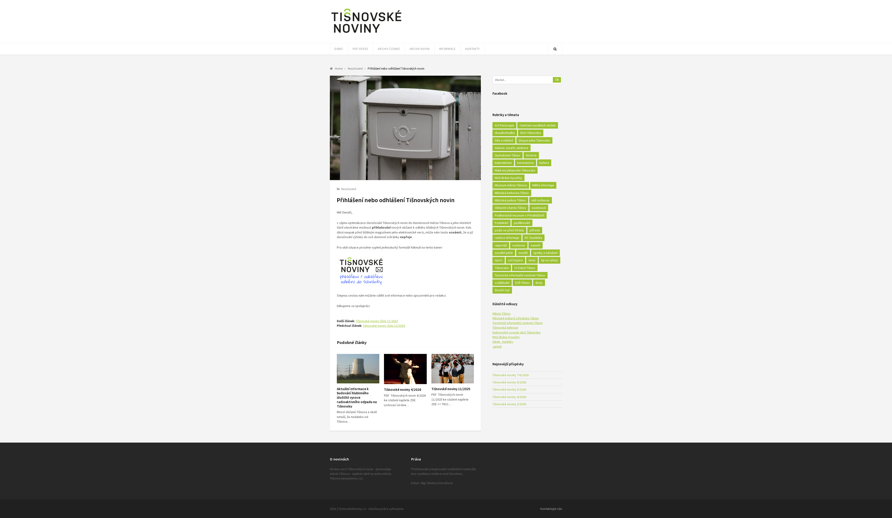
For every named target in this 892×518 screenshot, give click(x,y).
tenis (531, 260)
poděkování (522, 223)
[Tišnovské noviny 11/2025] (452, 368)
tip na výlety (549, 260)
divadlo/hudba (505, 133)
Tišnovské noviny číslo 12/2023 (384, 326)
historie (531, 155)
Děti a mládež (504, 140)
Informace (447, 49)
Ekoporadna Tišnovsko (534, 140)
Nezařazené (348, 189)
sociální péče (504, 253)
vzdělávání (502, 283)
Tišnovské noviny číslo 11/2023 (377, 321)
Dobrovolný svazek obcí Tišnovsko (516, 332)
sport (498, 260)
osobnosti (539, 208)
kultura (544, 163)
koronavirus (525, 163)
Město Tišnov (501, 313)
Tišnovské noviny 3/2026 (509, 404)
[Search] (555, 49)
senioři (535, 245)
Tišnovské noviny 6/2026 (509, 382)
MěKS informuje (543, 185)
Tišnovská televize (505, 327)
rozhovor (518, 245)
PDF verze (360, 49)
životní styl (502, 290)
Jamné (497, 346)
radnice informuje (507, 238)
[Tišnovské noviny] (366, 34)
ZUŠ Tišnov (522, 283)
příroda (535, 230)
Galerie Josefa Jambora (511, 148)
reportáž (501, 245)
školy (539, 283)
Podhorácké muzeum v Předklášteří (519, 215)
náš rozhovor (540, 200)
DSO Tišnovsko (530, 133)
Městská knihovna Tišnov (512, 193)
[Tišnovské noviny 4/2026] (405, 369)
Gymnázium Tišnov (507, 155)
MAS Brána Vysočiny (508, 178)
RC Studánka (533, 238)
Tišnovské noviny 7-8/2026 (510, 375)
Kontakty (472, 49)
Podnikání (501, 223)
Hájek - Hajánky (502, 342)
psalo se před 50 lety (509, 230)
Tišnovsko (502, 268)
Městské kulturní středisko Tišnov (515, 318)
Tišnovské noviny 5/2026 (509, 389)
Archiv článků (389, 49)
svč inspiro (515, 260)
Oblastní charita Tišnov (510, 208)
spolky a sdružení (545, 253)
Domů (338, 49)
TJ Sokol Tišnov (524, 268)
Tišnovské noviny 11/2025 (450, 389)
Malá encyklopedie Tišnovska (515, 170)
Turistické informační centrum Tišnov (520, 275)
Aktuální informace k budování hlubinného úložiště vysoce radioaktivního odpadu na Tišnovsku (357, 397)
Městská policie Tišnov (510, 200)
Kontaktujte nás (551, 509)
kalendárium (503, 163)
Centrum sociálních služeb (538, 125)
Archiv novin (420, 49)
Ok (557, 79)
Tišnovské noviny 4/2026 (402, 389)
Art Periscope (504, 125)
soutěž (523, 253)
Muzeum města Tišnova (511, 185)
